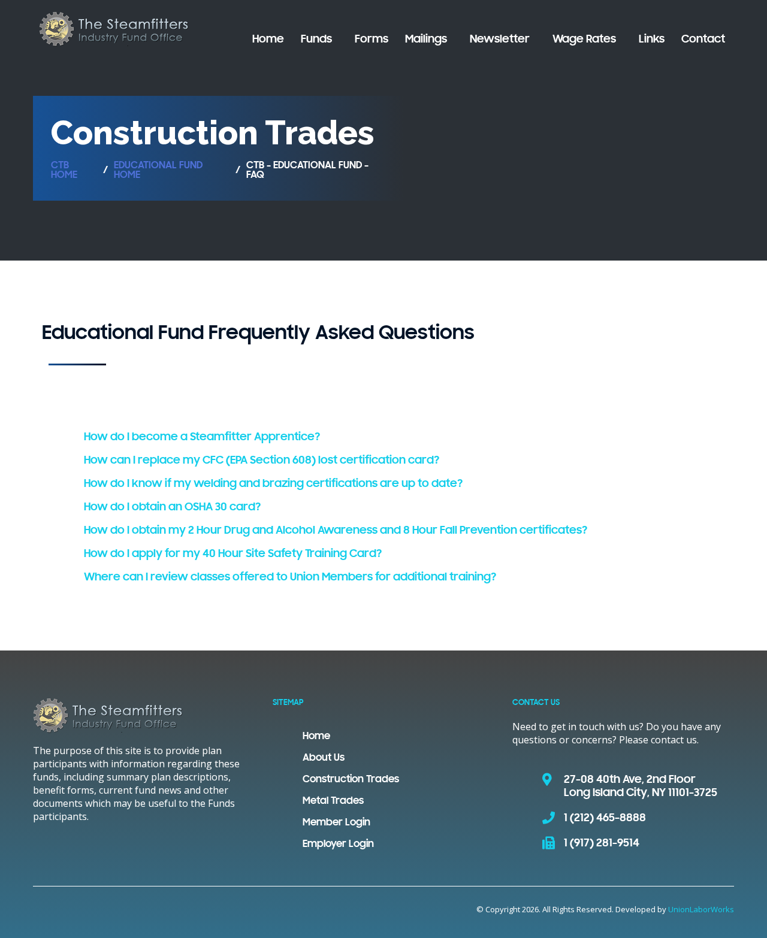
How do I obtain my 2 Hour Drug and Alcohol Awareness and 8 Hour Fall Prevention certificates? (335, 531)
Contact (703, 40)
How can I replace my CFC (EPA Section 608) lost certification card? (261, 461)
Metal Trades (333, 801)
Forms (371, 40)
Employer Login (338, 844)
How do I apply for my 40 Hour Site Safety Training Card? (233, 554)
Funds (316, 40)
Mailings (426, 40)
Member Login (336, 823)
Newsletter (500, 40)
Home (268, 40)
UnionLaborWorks (701, 909)
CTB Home (64, 170)
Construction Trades (351, 779)
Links (652, 40)
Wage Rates (584, 40)
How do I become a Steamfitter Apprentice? (202, 437)
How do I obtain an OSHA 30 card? (172, 507)
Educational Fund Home (158, 170)
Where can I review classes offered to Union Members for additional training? (290, 577)
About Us (324, 758)
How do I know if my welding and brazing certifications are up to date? (273, 484)
